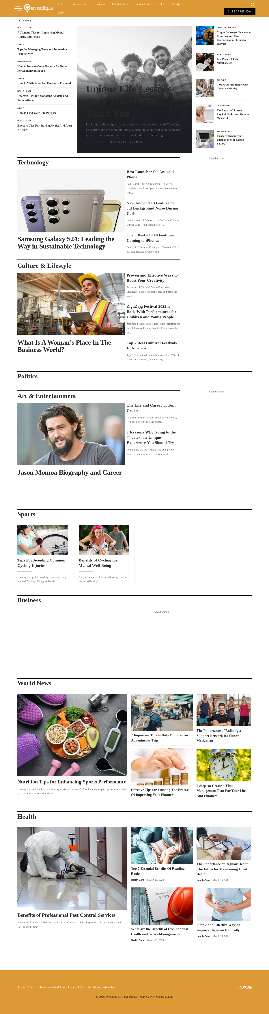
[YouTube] (244, 987)
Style (20, 45)
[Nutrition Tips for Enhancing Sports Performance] (72, 735)
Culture (221, 80)
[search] (253, 5)
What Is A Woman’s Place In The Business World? (64, 345)
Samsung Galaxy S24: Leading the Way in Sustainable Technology (65, 242)
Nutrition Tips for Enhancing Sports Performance (71, 782)
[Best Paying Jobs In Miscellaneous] (205, 62)
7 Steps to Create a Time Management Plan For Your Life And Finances (221, 791)
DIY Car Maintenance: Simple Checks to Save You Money (65, 20)
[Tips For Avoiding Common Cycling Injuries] (42, 540)
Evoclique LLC (114, 996)
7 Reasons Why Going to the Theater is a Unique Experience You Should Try (151, 437)
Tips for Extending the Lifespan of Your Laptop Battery (230, 140)
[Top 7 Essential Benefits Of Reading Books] (162, 845)
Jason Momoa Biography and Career (69, 472)
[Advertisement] (216, 216)
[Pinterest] (250, 987)
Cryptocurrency (227, 28)
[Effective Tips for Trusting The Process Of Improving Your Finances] (162, 766)
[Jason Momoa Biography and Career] (71, 434)
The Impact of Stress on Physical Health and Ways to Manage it (233, 114)
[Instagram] (247, 987)
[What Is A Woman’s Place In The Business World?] (71, 304)
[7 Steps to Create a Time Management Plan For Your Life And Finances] (224, 765)
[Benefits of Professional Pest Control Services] (72, 868)
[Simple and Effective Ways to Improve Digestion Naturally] (224, 904)
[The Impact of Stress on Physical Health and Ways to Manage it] (205, 113)
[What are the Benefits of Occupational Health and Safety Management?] (162, 906)
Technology (224, 131)
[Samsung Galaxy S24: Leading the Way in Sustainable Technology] (71, 200)
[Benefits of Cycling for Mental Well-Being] (104, 540)
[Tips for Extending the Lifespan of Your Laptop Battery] (205, 139)
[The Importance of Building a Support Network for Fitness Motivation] (224, 710)
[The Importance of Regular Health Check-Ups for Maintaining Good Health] (224, 843)
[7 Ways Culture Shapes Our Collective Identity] (205, 88)
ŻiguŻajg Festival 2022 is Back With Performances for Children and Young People (151, 311)
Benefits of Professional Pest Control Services (67, 915)
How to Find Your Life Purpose (36, 112)
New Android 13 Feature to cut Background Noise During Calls (152, 208)
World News (24, 62)
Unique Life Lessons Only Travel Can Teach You (129, 101)
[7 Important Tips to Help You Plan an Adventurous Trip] (162, 712)
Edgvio (169, 996)
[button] (248, 21)
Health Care (24, 28)
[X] (241, 987)
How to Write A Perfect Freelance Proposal (44, 83)
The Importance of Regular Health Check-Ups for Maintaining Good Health (223, 869)
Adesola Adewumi (96, 142)
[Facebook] (239, 987)
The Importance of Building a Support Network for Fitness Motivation (219, 736)
